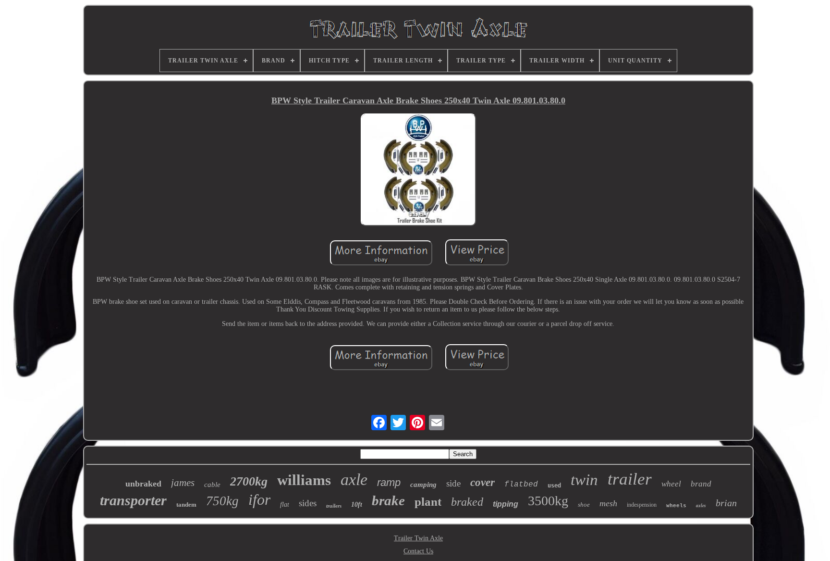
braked (467, 502)
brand (701, 483)
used (554, 485)
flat (284, 504)
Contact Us (418, 551)
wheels (676, 506)
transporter (133, 500)
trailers (334, 506)
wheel (671, 483)
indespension (642, 504)
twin (584, 479)
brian (726, 503)
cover (482, 482)
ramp (389, 482)
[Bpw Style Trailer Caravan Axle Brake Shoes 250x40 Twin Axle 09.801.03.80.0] (418, 171)
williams (304, 480)
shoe (584, 504)
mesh (608, 503)
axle (354, 479)
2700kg (249, 481)
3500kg (548, 500)
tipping (505, 504)
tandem (186, 504)
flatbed (521, 484)
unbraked (143, 483)
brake (388, 500)
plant (428, 501)
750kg (222, 501)
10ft (356, 504)
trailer (630, 479)
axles (701, 505)
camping (423, 484)
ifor (259, 499)
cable (212, 484)
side (453, 483)
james (183, 482)
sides (308, 503)
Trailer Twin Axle (418, 538)
